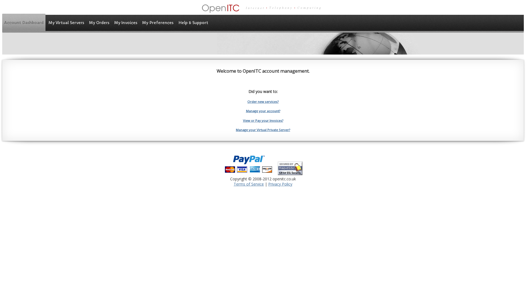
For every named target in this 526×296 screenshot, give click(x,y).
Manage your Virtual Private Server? (263, 130)
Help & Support (193, 22)
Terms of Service (249, 184)
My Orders (99, 22)
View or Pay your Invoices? (263, 120)
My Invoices (125, 22)
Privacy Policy (280, 184)
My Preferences (157, 22)
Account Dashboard (24, 22)
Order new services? (263, 101)
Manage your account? (263, 111)
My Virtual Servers (66, 22)
